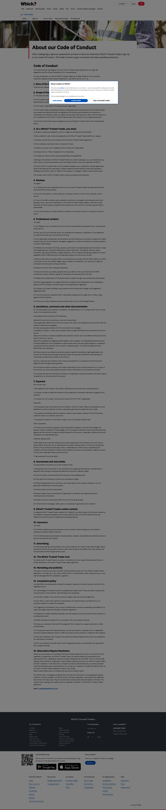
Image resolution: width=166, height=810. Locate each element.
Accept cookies (76, 100)
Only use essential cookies (101, 100)
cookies (62, 88)
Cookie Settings (57, 100)
